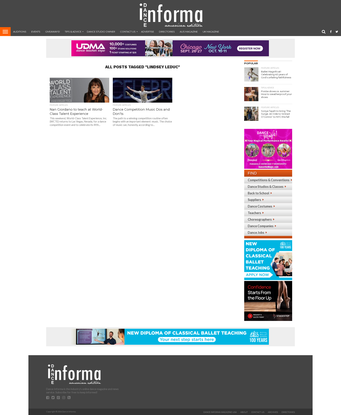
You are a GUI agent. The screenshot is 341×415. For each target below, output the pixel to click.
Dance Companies (261, 226)
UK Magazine (211, 31)
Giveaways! (52, 31)
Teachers (254, 213)
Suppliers (254, 200)
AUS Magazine (189, 31)
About (244, 412)
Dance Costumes (260, 206)
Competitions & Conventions (268, 180)
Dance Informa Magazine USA (220, 412)
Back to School (258, 193)
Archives (273, 412)
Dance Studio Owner (101, 31)
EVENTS (35, 31)
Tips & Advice (73, 31)
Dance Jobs (256, 232)
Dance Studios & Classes (265, 187)
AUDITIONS (19, 31)
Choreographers (260, 219)
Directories (167, 31)
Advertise (147, 31)
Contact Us (128, 31)
